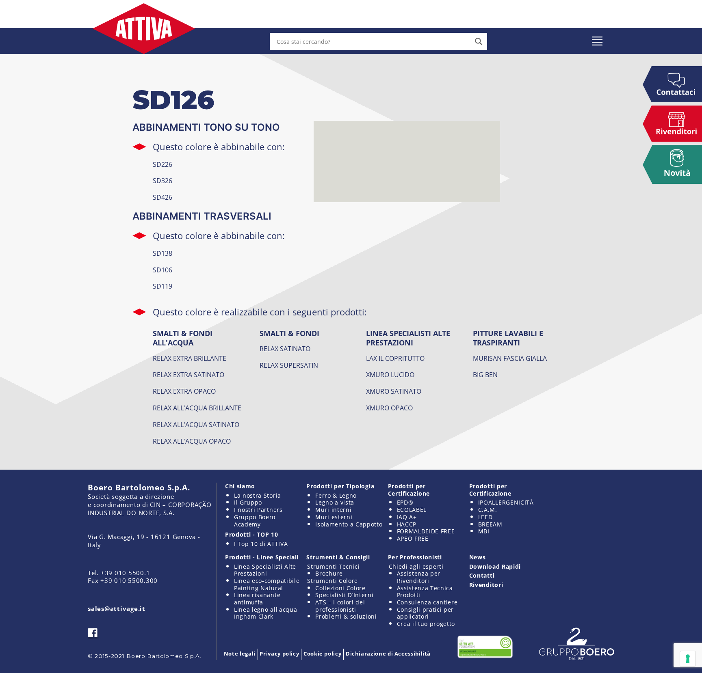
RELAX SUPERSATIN (289, 365)
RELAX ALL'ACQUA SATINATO (196, 424)
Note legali (240, 653)
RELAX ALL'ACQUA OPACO (192, 441)
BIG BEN (485, 374)
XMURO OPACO (389, 407)
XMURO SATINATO (393, 391)
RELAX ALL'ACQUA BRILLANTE (197, 407)
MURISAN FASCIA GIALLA (510, 358)
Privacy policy (279, 653)
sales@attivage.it (116, 608)
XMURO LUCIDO (390, 374)
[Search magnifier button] (478, 41)
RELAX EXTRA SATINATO (188, 374)
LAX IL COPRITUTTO (395, 358)
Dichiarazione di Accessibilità (388, 653)
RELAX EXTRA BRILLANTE (189, 358)
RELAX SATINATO (285, 348)
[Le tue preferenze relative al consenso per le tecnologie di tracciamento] (688, 659)
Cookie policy (322, 653)
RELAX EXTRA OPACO (184, 391)
